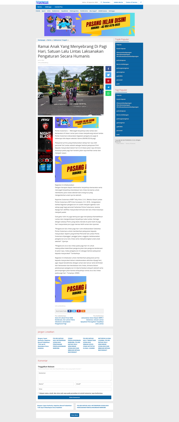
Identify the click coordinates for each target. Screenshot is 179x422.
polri (118, 84)
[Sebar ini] (108, 68)
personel (119, 80)
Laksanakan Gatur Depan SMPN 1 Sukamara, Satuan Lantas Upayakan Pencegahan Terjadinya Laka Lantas (92, 320)
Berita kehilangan (123, 64)
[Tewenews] (42, 2)
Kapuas (119, 44)
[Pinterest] (79, 311)
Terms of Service (130, 143)
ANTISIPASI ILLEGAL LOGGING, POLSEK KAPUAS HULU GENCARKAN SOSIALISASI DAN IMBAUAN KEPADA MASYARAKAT (104, 344)
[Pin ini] (108, 81)
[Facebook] (69, 311)
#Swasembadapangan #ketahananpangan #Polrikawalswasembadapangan (128, 54)
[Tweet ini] (108, 74)
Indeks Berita (120, 143)
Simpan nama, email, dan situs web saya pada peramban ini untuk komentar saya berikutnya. (71, 393)
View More (74, 415)
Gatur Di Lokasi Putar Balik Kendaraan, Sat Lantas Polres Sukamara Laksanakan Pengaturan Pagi (65, 320)
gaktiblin (120, 76)
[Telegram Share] (108, 87)
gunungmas (121, 72)
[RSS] (83, 311)
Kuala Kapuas (121, 48)
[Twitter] (74, 311)
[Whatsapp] (108, 93)
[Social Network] (141, 2)
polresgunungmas (123, 68)
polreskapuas (121, 60)
